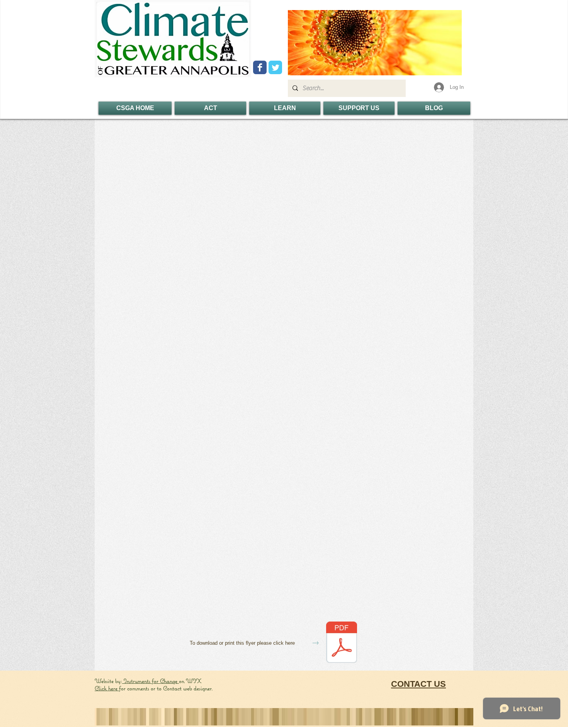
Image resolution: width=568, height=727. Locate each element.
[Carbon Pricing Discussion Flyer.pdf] (341, 643)
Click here (107, 688)
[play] (443, 68)
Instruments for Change (150, 681)
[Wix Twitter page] (275, 67)
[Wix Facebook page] (260, 67)
